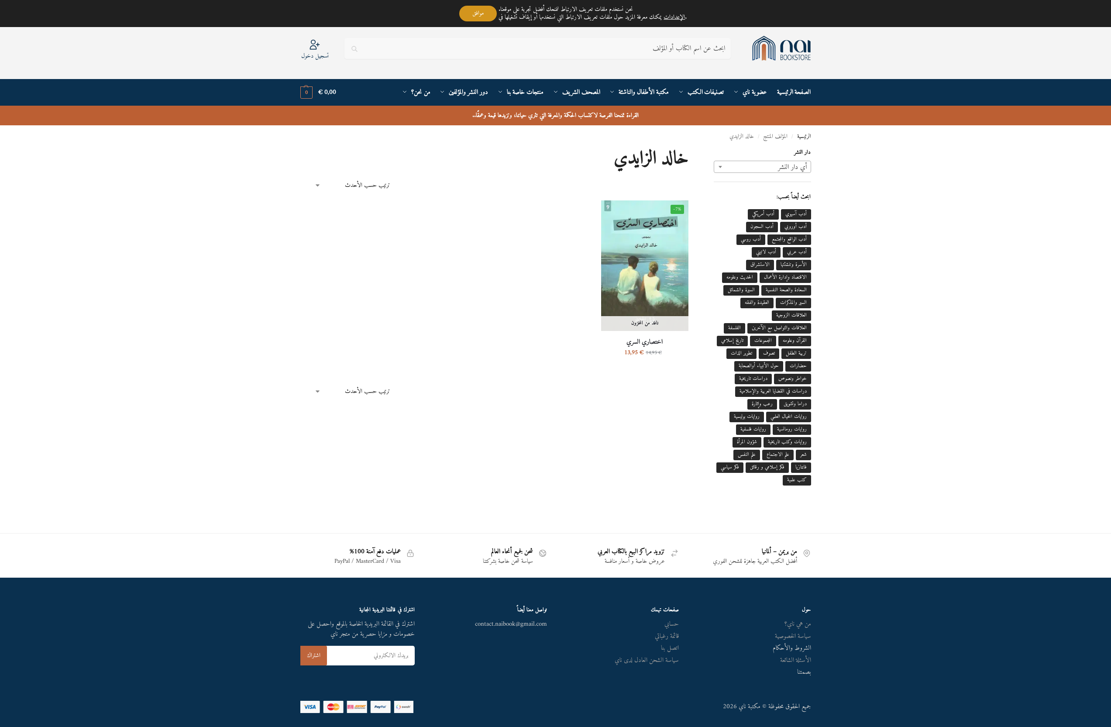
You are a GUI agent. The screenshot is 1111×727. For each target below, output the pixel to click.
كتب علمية (797, 480)
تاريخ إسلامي (732, 340)
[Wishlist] (614, 213)
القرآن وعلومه (795, 340)
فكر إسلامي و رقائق (767, 467)
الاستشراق (760, 264)
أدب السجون (762, 226)
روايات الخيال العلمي (788, 416)
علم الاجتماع (778, 454)
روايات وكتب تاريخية (787, 442)
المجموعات (763, 340)
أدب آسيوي (796, 214)
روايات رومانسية (792, 429)
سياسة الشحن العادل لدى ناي (647, 660)
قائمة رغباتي (667, 636)
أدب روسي (751, 239)
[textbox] (762, 167)
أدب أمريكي (763, 214)
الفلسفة (734, 328)
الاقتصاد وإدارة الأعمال (785, 277)
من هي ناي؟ (797, 624)
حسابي (671, 624)
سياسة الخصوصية (793, 636)
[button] (318, 92)
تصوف (769, 353)
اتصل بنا (670, 648)
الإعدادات (674, 17)
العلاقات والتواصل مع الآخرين (779, 328)
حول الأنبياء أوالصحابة (759, 366)
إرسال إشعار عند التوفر (644, 370)
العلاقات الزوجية (791, 315)
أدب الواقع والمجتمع (789, 239)
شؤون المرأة (747, 442)
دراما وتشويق (795, 404)
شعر (803, 454)
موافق (478, 13)
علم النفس (747, 454)
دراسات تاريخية (753, 378)
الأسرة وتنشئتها (794, 264)
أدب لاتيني (766, 252)
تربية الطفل (796, 353)
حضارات (798, 366)
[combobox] (762, 167)
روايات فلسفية (753, 429)
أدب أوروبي (795, 226)
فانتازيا (801, 467)
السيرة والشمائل (741, 290)
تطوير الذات (741, 353)
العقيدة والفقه (757, 302)
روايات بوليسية (747, 416)
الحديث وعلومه (739, 277)
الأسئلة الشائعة (795, 660)
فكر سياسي (730, 467)
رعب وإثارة (762, 404)
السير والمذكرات (793, 302)
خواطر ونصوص (792, 378)
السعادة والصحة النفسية (786, 290)
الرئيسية (804, 136)
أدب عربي (797, 252)
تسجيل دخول (315, 56)
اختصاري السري (644, 342)
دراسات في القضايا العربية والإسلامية (773, 391)
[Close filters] (711, 154)
